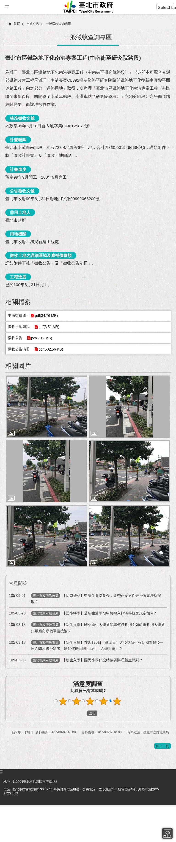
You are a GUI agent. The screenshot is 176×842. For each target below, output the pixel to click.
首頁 (17, 24)
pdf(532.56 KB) (50, 349)
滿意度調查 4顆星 (103, 701)
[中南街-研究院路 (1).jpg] (47, 407)
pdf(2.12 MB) (41, 338)
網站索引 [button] (7, 7)
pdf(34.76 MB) (46, 316)
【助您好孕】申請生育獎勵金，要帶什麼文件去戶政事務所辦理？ (85, 599)
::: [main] (7, 24)
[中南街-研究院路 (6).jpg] (129, 536)
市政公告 (32, 24)
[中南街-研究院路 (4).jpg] (129, 471)
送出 (83, 713)
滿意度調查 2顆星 (76, 701)
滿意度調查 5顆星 (117, 701)
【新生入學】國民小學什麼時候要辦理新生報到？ (76, 660)
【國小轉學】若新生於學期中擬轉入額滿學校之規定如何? (82, 613)
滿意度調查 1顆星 (63, 701)
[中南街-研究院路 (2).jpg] (129, 407)
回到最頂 (167, 833)
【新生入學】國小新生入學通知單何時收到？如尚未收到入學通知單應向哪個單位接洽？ (87, 628)
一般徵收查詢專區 (58, 24)
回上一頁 (162, 746)
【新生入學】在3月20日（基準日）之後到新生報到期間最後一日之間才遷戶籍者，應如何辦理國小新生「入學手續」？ (86, 646)
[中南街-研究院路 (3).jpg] (47, 471)
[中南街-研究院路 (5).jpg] (47, 536)
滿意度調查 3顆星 (90, 701)
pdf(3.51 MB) (48, 327)
